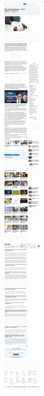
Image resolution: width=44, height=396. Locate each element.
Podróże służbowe (29, 357)
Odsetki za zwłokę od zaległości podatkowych (32, 107)
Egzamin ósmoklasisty (12, 359)
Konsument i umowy (18, 349)
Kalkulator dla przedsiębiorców (32, 88)
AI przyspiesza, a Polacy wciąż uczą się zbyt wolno (34, 82)
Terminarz (31, 117)
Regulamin (21, 362)
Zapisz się (16, 338)
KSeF (5, 351)
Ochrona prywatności (9, 362)
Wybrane (37, 64)
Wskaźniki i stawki (30, 354)
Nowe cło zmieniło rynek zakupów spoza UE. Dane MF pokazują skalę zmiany (33, 69)
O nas (5, 362)
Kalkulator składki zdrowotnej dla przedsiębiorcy (32, 87)
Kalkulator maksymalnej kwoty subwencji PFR (33, 96)
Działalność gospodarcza (32, 100)
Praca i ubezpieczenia (13, 230)
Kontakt (29, 362)
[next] (27, 330)
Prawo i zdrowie (17, 352)
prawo (13, 46)
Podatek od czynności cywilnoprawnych (33, 111)
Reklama (32, 362)
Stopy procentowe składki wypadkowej (33, 108)
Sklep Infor (17, 351)
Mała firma (13, 7)
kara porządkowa (6, 51)
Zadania (5, 356)
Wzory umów (35, 357)
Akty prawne (17, 354)
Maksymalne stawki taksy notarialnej (33, 112)
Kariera (24, 362)
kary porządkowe (20, 122)
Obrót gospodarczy (6, 349)
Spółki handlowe (31, 101)
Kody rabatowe (35, 356)
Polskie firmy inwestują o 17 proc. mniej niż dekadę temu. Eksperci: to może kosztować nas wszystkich (33, 81)
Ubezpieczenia (11, 349)
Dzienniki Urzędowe (18, 356)
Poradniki (9, 231)
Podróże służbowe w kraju (32, 110)
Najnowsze (34, 64)
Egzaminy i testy (11, 357)
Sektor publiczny (6, 354)
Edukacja (11, 354)
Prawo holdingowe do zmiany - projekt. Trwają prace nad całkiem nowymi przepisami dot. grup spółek (33, 72)
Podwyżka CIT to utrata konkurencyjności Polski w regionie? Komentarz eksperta (33, 74)
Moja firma (9, 7)
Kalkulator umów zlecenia (32, 90)
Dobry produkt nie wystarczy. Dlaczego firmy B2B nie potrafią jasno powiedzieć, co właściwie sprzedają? (34, 77)
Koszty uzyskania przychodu (32, 109)
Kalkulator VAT (31, 94)
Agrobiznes (22, 230)
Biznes (11, 7)
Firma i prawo (30, 140)
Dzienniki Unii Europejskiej (18, 357)
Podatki (15, 7)
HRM (10, 351)
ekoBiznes (6, 231)
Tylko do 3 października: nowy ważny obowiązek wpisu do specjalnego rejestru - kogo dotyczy (33, 79)
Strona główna (5, 7)
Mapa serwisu (35, 362)
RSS (26, 362)
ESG (16, 231)
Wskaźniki (31, 105)
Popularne (31, 64)
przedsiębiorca (16, 116)
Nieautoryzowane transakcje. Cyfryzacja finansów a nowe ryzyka (33, 65)
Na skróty (35, 354)
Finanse (34, 349)
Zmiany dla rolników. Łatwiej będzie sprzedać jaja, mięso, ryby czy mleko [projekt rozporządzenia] (34, 70)
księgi (5, 88)
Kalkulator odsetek (24, 357)
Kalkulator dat (30, 98)
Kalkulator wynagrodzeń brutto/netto (33, 89)
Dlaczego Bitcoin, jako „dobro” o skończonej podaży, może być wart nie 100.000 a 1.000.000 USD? (34, 67)
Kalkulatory (31, 85)
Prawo (17, 230)
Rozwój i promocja (6, 357)
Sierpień (35, 117)
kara (23, 129)
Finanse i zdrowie (23, 351)
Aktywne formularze (33, 99)
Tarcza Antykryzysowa (12, 231)
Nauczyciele (11, 356)
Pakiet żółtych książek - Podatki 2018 (14, 73)
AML (28, 351)
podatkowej (5, 71)
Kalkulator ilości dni (31, 97)
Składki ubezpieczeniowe (30, 356)
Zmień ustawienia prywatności (16, 362)
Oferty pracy (35, 359)
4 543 (25, 330)
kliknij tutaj (19, 341)
